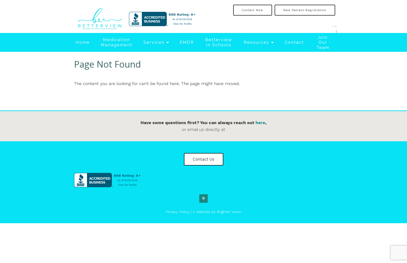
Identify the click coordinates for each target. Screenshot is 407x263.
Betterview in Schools (218, 42)
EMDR (187, 42)
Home (83, 42)
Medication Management (116, 42)
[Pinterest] (203, 198)
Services (153, 42)
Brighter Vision (229, 212)
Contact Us (204, 159)
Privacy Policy (178, 212)
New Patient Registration (304, 10)
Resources (256, 42)
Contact (294, 42)
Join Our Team (322, 42)
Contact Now (252, 10)
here (260, 122)
